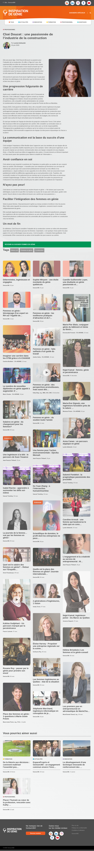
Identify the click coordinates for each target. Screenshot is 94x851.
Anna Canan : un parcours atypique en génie (75, 442)
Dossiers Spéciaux (77, 13)
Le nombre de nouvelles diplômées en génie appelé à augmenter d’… (16, 388)
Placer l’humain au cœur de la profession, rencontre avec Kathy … (16, 802)
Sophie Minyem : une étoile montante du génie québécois (45, 282)
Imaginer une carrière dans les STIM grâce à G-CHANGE (16, 357)
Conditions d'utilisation (78, 830)
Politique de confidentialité (79, 828)
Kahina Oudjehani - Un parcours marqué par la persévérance (14, 625)
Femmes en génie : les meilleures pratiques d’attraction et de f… (43, 315)
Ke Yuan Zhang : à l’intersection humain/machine (41, 488)
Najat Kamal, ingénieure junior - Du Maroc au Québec (76, 616)
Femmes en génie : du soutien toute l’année (43, 418)
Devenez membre (35, 833)
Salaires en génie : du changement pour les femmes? (13, 424)
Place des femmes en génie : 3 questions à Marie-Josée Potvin (16, 716)
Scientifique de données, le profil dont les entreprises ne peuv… (46, 535)
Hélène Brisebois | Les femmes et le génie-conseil (75, 651)
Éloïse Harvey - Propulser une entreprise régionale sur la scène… (46, 646)
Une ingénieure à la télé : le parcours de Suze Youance (15, 455)
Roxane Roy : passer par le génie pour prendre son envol (15, 670)
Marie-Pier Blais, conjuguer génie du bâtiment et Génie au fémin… (75, 327)
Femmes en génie (26, 250)
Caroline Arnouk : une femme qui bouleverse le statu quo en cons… (74, 522)
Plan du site (75, 825)
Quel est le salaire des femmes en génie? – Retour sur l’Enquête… (16, 567)
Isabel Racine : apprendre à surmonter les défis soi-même (16, 490)
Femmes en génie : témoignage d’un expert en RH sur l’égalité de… (15, 313)
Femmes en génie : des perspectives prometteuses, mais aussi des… (46, 387)
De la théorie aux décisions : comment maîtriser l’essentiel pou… (16, 764)
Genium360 (75, 833)
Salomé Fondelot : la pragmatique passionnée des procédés (76, 477)
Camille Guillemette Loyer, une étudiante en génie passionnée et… (75, 282)
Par (18, 43)
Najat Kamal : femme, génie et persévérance (76, 371)
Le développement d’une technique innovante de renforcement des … (74, 764)
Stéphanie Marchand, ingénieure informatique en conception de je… (45, 710)
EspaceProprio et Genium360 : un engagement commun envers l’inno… (46, 764)
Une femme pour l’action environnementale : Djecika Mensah (46, 452)
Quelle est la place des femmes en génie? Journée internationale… (45, 571)
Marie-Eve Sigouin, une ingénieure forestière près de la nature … (76, 405)
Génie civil (14, 250)
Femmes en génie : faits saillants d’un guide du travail (44, 351)
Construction (39, 250)
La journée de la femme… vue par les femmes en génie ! (15, 535)
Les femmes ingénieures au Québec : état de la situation (46, 680)
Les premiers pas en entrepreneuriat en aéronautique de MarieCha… (76, 708)
